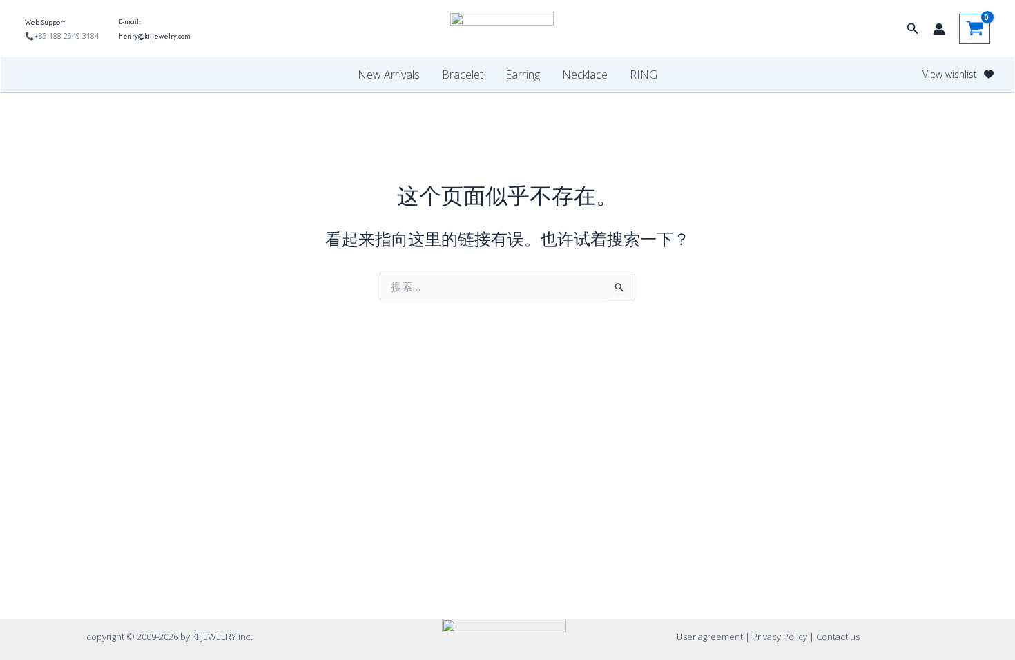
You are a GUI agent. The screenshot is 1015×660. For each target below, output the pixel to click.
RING (643, 74)
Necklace (585, 74)
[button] (913, 29)
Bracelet (462, 74)
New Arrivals (389, 74)
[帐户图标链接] (939, 29)
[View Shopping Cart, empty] (974, 29)
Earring (522, 74)
